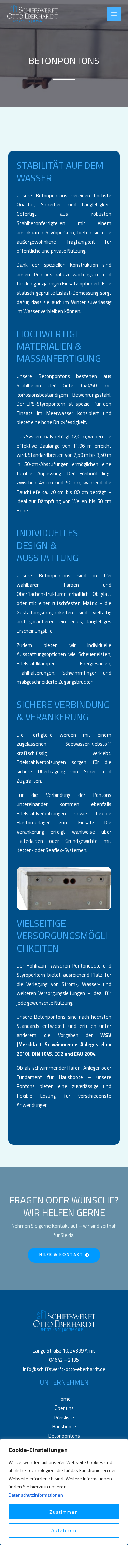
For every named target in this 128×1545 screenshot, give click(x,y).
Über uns (64, 1408)
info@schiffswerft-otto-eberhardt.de (64, 1369)
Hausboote (64, 1427)
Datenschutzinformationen (36, 1494)
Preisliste (64, 1417)
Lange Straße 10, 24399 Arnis (64, 1351)
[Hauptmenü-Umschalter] (114, 14)
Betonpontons (64, 1436)
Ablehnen (64, 1530)
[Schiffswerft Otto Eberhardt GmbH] (32, 14)
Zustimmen (64, 1511)
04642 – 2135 (64, 1360)
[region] (64, 1492)
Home (64, 1399)
